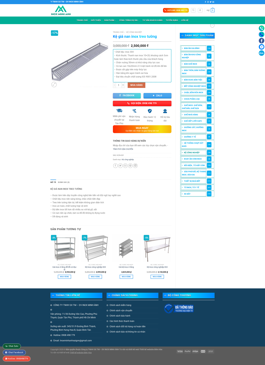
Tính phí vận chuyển (123, 149)
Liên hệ (184, 20)
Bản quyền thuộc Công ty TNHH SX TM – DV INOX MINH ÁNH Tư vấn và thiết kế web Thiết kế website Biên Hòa (114, 349)
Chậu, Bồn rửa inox (193, 92)
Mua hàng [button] (64, 277)
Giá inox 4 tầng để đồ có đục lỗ (64, 268)
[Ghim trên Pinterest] (130, 165)
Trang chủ (82, 20)
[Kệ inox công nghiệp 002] (157, 248)
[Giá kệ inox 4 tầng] (126, 248)
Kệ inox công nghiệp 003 (95, 267)
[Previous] (50, 259)
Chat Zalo (13, 346)
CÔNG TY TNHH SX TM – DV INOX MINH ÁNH (75, 305)
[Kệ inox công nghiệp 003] (95, 248)
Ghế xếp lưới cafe (193, 121)
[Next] (171, 259)
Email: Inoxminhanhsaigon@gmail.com (72, 340)
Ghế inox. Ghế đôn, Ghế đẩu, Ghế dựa (192, 106)
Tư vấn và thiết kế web (60, 352)
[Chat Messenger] (261, 47)
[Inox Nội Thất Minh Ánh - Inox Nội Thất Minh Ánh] (64, 10)
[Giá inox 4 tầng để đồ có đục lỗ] (64, 248)
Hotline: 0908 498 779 (64, 335)
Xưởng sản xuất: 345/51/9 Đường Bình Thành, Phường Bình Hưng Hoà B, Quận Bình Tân (73, 328)
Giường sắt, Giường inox (193, 128)
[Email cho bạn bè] (125, 165)
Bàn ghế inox (190, 64)
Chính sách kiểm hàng (120, 305)
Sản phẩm (109, 20)
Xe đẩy (187, 194)
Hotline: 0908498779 (18, 358)
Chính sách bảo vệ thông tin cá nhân (127, 331)
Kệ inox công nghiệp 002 (157, 267)
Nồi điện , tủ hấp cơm (194, 165)
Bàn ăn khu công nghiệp (191, 56)
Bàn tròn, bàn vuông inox (193, 71)
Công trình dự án (128, 20)
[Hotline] (261, 28)
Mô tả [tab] (53, 182)
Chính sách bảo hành (120, 315)
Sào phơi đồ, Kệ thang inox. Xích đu (194, 173)
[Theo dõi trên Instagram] (208, 2)
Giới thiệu (96, 20)
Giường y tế (190, 137)
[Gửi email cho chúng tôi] (213, 2)
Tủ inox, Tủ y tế (191, 187)
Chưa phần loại (192, 99)
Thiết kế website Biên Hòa (81, 352)
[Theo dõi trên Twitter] (210, 2)
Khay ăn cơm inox (193, 159)
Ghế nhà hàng (191, 115)
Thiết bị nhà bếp (192, 181)
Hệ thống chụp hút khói (192, 144)
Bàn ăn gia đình (191, 48)
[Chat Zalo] (261, 53)
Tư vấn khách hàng (152, 20)
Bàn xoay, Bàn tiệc (193, 80)
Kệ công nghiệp (192, 152)
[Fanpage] (261, 40)
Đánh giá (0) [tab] (64, 182)
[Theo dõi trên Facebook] (205, 2)
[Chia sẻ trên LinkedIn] (135, 165)
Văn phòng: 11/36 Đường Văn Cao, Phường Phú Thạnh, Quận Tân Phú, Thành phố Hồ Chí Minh (73, 316)
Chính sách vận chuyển (121, 310)
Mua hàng (136, 85)
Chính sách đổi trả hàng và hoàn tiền (127, 326)
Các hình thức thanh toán (122, 321)
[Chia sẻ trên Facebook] (115, 165)
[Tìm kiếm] (193, 10)
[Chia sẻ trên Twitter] (120, 165)
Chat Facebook (15, 352)
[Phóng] (54, 84)
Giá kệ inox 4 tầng (126, 267)
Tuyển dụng (172, 20)
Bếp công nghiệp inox (195, 86)
